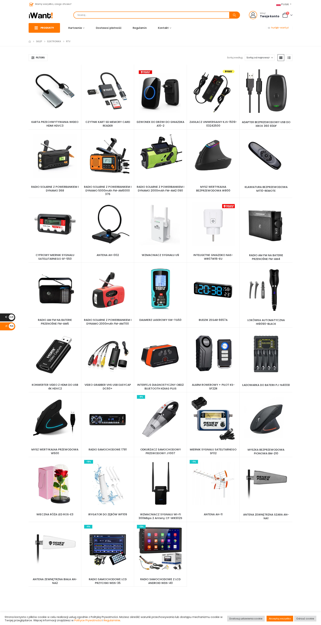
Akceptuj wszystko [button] (280, 618)
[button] (38, 57)
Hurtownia (75, 28)
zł (9, 326)
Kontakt (163, 28)
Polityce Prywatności (88, 620)
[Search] (234, 15)
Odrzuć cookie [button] (305, 618)
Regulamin (140, 28)
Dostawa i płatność (108, 28)
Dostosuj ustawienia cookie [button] (245, 618)
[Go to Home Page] (30, 41)
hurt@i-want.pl (280, 27)
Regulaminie (112, 620)
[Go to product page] (55, 91)
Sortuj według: (235, 57)
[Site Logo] (41, 15)
